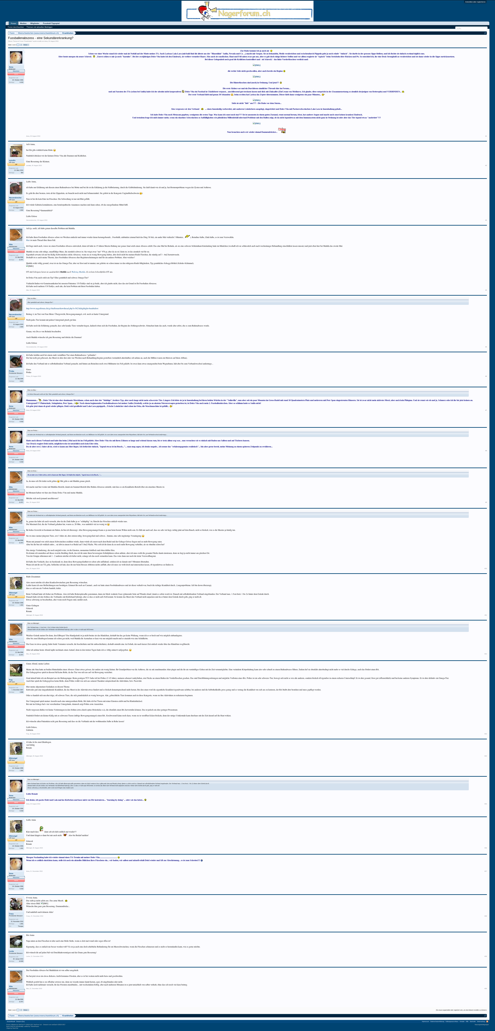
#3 (486, 220)
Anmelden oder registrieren (475, 2)
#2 (486, 165)
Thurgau (20, 926)
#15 (486, 804)
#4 (486, 290)
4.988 (21, 692)
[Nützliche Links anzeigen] (485, 33)
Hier (28, 240)
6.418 (21, 82)
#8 (486, 450)
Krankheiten (28, 41)
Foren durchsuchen (16, 27)
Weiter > (26, 45)
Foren (13, 23)
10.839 (21, 961)
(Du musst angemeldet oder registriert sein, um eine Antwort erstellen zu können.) (461, 1010)
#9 (486, 502)
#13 (486, 734)
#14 (486, 756)
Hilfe (467, 1021)
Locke (11, 951)
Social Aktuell (11, 1021)
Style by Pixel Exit (12, 1028)
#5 (486, 347)
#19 (486, 956)
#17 (486, 871)
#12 (486, 654)
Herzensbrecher (15, 198)
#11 (486, 615)
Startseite (473, 1021)
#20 (486, 988)
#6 (486, 376)
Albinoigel (13, 593)
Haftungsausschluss (452, 1021)
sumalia (12, 160)
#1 (486, 136)
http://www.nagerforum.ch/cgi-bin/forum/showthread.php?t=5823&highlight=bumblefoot (62, 308)
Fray (11, 680)
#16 (486, 848)
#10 (486, 568)
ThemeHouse (34, 1026)
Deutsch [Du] (20, 1021)
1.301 (21, 605)
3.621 (21, 381)
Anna (46, 41)
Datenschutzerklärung (437, 1021)
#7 (486, 410)
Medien (23, 23)
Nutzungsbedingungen (482, 1024)
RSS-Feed (487, 1021)
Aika (11, 244)
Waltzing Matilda (78, 271)
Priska (11, 371)
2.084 (21, 210)
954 (22, 172)
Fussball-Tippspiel (51, 23)
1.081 (21, 924)
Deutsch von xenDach (54, 1024)
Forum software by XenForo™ (24, 1024)
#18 (486, 916)
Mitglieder (34, 23)
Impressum (425, 1021)
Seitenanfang (481, 1021)
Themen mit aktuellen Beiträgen (39, 27)
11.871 (21, 259)
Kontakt (462, 1021)
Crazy (11, 914)
